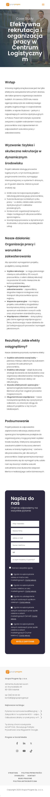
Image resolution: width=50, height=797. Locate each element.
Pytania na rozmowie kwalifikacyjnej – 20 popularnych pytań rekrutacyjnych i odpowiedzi (22, 711)
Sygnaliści (19, 775)
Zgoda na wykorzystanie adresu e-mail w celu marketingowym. (23, 577)
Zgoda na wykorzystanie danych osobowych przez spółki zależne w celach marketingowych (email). (24, 613)
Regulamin (26, 730)
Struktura (13, 773)
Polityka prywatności (31, 773)
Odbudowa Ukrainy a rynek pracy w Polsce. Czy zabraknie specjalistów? (22, 717)
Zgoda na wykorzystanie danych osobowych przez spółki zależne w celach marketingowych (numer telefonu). (24, 630)
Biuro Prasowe (25, 778)
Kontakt (32, 775)
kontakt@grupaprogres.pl (16, 698)
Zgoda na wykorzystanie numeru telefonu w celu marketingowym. (23, 588)
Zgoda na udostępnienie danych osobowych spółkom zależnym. (23, 599)
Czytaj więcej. (30, 580)
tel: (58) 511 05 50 (12, 695)
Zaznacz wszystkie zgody (22, 568)
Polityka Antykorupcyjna (25, 781)
